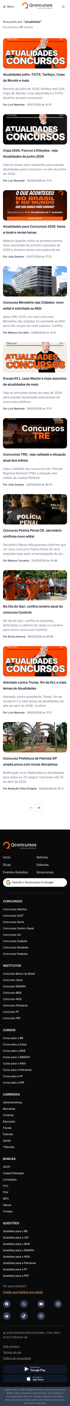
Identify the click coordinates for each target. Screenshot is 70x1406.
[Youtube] (41, 1304)
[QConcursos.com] (19, 845)
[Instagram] (58, 1304)
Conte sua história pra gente (23, 1292)
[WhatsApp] (41, 1316)
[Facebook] (6, 1304)
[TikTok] (24, 1316)
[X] (24, 1304)
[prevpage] (31, 808)
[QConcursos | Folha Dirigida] (37, 6)
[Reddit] (6, 1316)
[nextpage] (38, 808)
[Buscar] (63, 6)
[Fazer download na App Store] (35, 1378)
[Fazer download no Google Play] (35, 1369)
